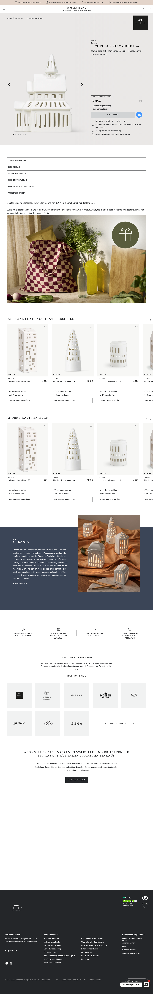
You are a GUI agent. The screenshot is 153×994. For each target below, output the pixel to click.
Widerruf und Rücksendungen (92, 942)
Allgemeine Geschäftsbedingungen (94, 945)
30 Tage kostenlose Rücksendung (93, 2)
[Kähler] (19, 695)
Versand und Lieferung (52, 945)
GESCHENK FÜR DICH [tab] (18, 161)
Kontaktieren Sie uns (52, 938)
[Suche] (144, 8)
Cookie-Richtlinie (50, 952)
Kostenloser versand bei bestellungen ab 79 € (62, 2)
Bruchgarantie (86, 952)
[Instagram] (11, 963)
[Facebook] (7, 963)
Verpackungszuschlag (52, 949)
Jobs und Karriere (129, 943)
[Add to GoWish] (139, 115)
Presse (125, 946)
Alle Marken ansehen (115, 724)
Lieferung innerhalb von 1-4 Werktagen (29, 2)
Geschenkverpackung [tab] (17, 180)
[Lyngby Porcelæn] (47, 695)
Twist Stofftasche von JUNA (47, 203)
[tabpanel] (77, 253)
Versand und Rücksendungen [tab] (21, 186)
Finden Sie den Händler (89, 956)
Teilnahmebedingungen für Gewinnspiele (59, 956)
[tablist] (77, 176)
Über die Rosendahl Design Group (132, 939)
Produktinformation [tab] (17, 174)
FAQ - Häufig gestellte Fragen (92, 938)
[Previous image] (9, 84)
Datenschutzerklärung (89, 949)
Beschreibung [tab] (14, 167)
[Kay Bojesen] (105, 695)
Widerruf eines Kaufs (52, 942)
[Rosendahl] (76, 695)
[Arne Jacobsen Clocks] (19, 723)
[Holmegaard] (133, 695)
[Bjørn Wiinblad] (47, 723)
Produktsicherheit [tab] (16, 193)
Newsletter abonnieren (52, 963)
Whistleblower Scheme (131, 953)
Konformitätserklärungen (53, 959)
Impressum (85, 959)
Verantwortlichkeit (129, 950)
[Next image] (82, 84)
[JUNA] (76, 723)
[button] (18, 134)
